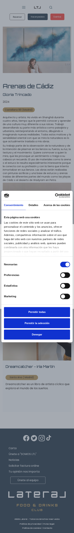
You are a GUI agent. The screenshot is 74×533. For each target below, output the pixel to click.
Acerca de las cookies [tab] (57, 205)
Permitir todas (37, 311)
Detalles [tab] (33, 205)
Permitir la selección (37, 323)
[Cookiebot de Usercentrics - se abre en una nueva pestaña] (55, 195)
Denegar (37, 334)
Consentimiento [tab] (13, 205)
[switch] (65, 275)
